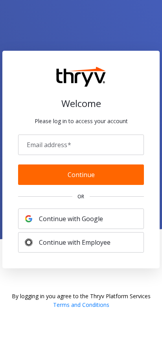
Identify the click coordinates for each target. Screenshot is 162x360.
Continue (81, 174)
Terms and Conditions (81, 304)
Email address (49, 144)
